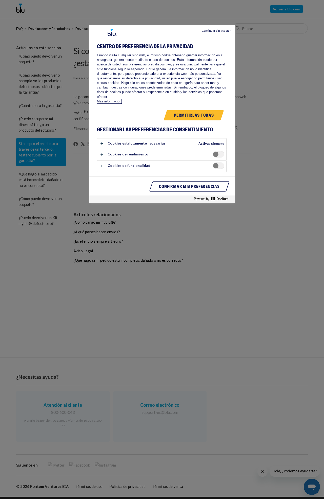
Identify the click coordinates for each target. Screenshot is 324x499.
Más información (109, 101)
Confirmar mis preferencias (189, 186)
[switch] (218, 154)
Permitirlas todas (194, 115)
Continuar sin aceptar (216, 30)
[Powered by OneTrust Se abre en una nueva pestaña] (213, 200)
